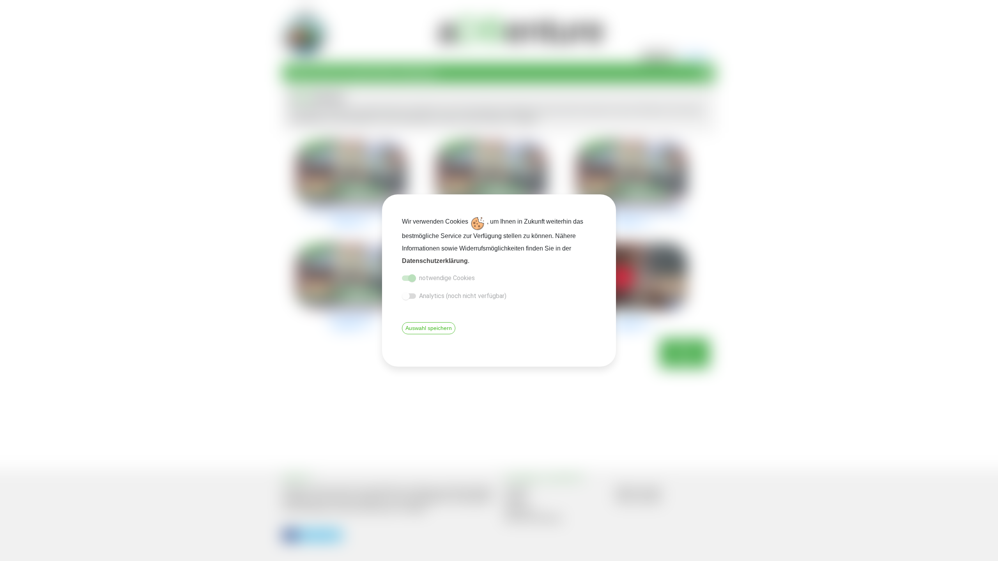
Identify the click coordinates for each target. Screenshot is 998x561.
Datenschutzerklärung (435, 261)
